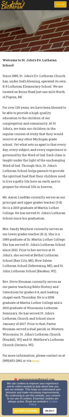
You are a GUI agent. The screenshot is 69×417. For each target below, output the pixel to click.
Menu (61, 4)
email (35, 360)
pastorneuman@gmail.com (36, 379)
